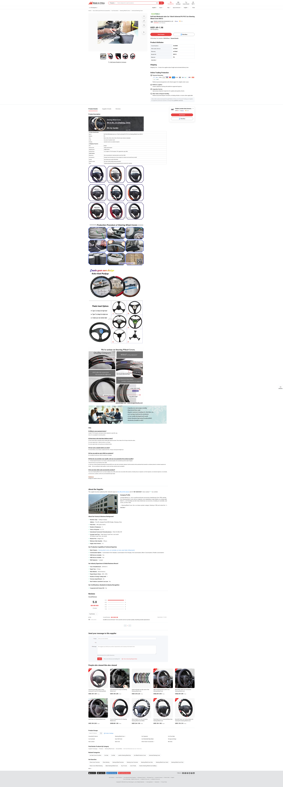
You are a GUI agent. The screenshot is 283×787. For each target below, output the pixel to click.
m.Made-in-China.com (145, 779)
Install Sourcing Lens (125, 773)
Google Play (101, 773)
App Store (92, 773)
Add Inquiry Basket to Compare (118, 62)
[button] (157, 3)
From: (95, 638)
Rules (193, 7)
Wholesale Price (150, 777)
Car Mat (113, 755)
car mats (119, 550)
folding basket (131, 550)
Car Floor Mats (171, 736)
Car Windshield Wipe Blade (148, 739)
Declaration (157, 782)
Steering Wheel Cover (120, 736)
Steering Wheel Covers (125, 10)
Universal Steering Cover (137, 10)
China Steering (106, 762)
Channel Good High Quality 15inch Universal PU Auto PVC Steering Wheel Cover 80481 (97, 691)
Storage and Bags (172, 739)
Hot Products (111, 777)
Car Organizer (145, 736)
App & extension (176, 7)
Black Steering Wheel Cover (112, 765)
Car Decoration (114, 10)
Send (99, 658)
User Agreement (149, 782)
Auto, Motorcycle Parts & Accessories (101, 10)
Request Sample (174, 38)
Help (168, 7)
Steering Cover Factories (132, 762)
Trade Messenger (111, 773)
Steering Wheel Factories (118, 762)
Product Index (166, 777)
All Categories (93, 7)
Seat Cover (117, 741)
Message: (94, 646)
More (89, 768)
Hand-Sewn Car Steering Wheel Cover (96, 719)
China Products (119, 777)
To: (96, 642)
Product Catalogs (109, 733)
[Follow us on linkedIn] (194, 773)
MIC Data (170, 741)
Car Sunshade (91, 739)
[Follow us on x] (185, 773)
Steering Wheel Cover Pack (177, 762)
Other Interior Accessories (147, 741)
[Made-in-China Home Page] (96, 3)
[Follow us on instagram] (187, 773)
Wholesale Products (141, 777)
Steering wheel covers (103, 550)
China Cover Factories (95, 762)
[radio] (91, 605)
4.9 (177, 110)
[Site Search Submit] (161, 2)
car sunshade (113, 550)
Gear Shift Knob (118, 739)
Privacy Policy (164, 782)
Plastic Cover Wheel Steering (96, 765)
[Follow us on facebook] (183, 773)
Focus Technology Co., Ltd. (131, 782)
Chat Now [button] (184, 34)
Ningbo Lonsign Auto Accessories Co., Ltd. (163, 21)
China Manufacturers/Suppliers (130, 777)
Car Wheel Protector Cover (140, 755)
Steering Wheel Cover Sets (147, 762)
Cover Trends (133, 765)
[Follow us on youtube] (189, 773)
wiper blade (124, 550)
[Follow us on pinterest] (191, 773)
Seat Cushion (91, 741)
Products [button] (112, 3)
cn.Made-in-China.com (155, 779)
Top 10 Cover (124, 765)
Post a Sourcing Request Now (129, 659)
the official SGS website (123, 492)
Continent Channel (158, 777)
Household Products (93, 736)
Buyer (160, 7)
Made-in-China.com (135, 779)
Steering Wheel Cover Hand (162, 762)
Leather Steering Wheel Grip (124, 755)
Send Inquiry (161, 34)
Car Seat (106, 755)
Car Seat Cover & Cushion (95, 755)
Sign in (193, 4)
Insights (172, 777)
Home (89, 10)
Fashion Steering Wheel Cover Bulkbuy (148, 765)
